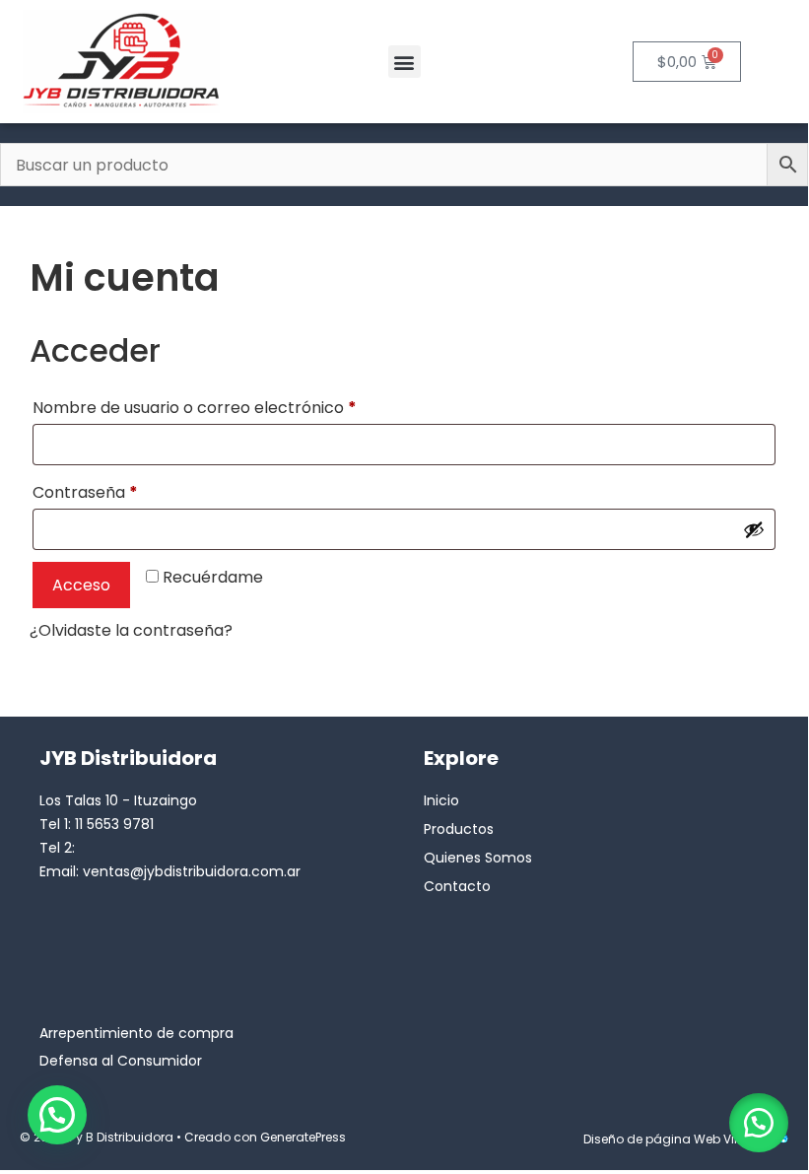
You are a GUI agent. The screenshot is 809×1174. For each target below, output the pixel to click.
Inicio (441, 800)
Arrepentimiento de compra (136, 1033)
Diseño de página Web (651, 1139)
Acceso (81, 585)
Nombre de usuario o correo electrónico (237, 405)
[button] (404, 61)
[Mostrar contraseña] (754, 529)
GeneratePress (303, 1137)
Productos (459, 829)
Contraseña (128, 490)
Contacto (457, 886)
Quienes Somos (478, 857)
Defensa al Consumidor (120, 1060)
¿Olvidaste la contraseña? (131, 630)
